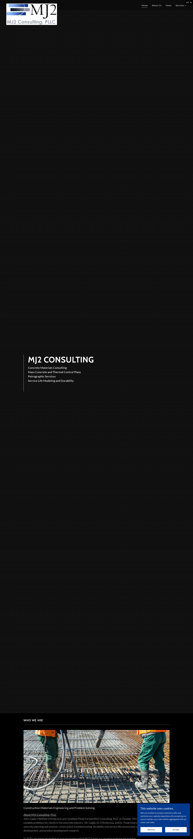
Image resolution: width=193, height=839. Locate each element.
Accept (176, 830)
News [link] (168, 5)
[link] (31, 5)
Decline (151, 830)
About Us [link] (157, 5)
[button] (181, 5)
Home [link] (145, 5)
